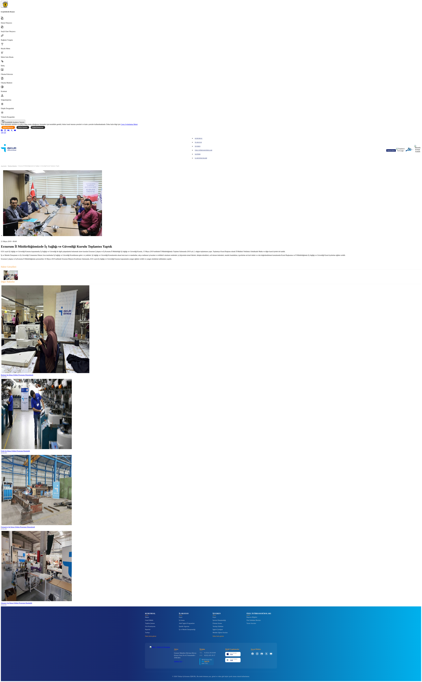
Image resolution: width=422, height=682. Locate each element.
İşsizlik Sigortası (184, 626)
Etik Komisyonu (150, 626)
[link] (2, 131)
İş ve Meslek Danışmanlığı (187, 629)
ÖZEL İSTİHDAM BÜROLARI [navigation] (203, 150)
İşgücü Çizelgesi (218, 629)
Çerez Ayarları (22, 127)
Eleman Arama (217, 623)
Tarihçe (147, 632)
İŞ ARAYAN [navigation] (198, 142)
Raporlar (147, 629)
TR (2, 133)
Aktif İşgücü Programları (187, 623)
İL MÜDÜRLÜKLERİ (201, 158)
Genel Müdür (149, 620)
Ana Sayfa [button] (3, 166)
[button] (211, 20)
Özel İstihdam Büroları (253, 620)
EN (5, 133)
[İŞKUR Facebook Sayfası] (252, 653)
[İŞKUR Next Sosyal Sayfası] (262, 653)
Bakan (147, 617)
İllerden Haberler (12, 166)
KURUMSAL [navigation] (198, 138)
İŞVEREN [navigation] (197, 146)
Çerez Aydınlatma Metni (129, 124)
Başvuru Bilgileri (251, 617)
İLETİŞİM (197, 154)
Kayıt (180, 617)
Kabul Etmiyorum (37, 127)
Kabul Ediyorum (8, 127)
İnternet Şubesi (391, 150)
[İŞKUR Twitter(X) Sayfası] (266, 653)
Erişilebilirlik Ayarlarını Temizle (14, 122)
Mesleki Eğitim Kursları (220, 632)
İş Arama (182, 620)
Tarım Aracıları (251, 623)
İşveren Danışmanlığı (219, 620)
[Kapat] (2, 16)
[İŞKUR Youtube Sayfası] (271, 653)
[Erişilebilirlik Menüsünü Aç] (4, 4)
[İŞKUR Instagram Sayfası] (257, 653)
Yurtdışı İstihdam (218, 626)
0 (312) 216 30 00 (210, 653)
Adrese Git (178, 661)
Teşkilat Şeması (150, 623)
